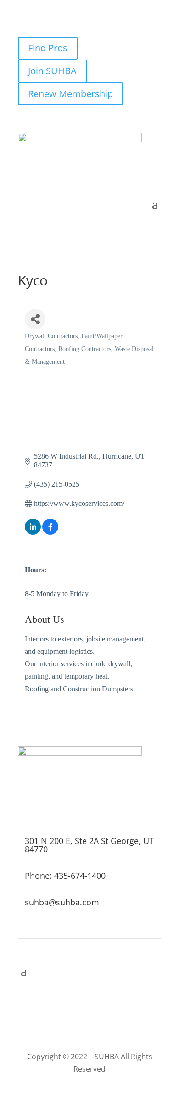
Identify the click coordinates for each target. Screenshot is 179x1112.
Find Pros (47, 48)
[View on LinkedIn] (33, 532)
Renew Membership (70, 94)
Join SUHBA (52, 71)
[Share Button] (35, 319)
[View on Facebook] (50, 532)
